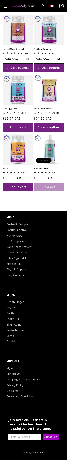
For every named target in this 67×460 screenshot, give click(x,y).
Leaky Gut (13, 319)
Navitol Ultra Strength (14, 49)
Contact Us (13, 374)
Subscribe (50, 437)
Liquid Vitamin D (17, 252)
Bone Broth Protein (43, 108)
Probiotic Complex (42, 49)
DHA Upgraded (10, 108)
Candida (12, 341)
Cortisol (11, 313)
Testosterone (15, 330)
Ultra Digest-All (16, 258)
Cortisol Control (17, 230)
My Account (14, 368)
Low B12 (12, 336)
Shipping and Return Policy (23, 379)
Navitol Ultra (15, 235)
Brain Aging (14, 324)
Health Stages (15, 302)
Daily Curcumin (16, 275)
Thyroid (11, 307)
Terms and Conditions (20, 396)
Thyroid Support (17, 269)
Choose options (18, 68)
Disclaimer (13, 391)
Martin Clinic (37, 452)
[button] (5, 6)
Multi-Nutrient (41, 168)
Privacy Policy (15, 385)
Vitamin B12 (8, 168)
